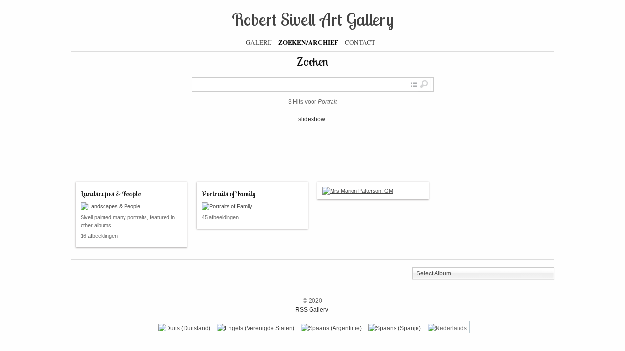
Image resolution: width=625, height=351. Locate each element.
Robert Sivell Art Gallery (313, 19)
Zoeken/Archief (308, 42)
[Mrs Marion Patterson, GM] (373, 191)
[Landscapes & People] (131, 206)
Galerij (259, 42)
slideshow (311, 119)
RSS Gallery (311, 309)
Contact (360, 42)
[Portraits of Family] (252, 206)
